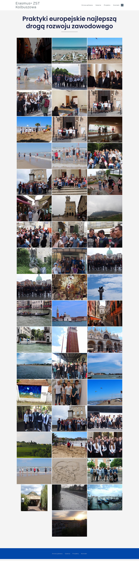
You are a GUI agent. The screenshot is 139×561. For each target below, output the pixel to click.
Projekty (107, 5)
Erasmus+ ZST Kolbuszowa (28, 5)
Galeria (98, 5)
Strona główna (87, 5)
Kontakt (116, 5)
